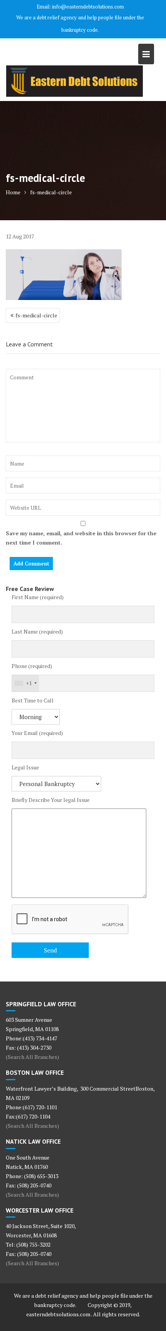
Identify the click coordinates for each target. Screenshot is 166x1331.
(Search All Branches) (32, 1056)
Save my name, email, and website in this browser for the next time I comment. (81, 537)
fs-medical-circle (36, 315)
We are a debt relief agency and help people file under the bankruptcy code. (80, 23)
